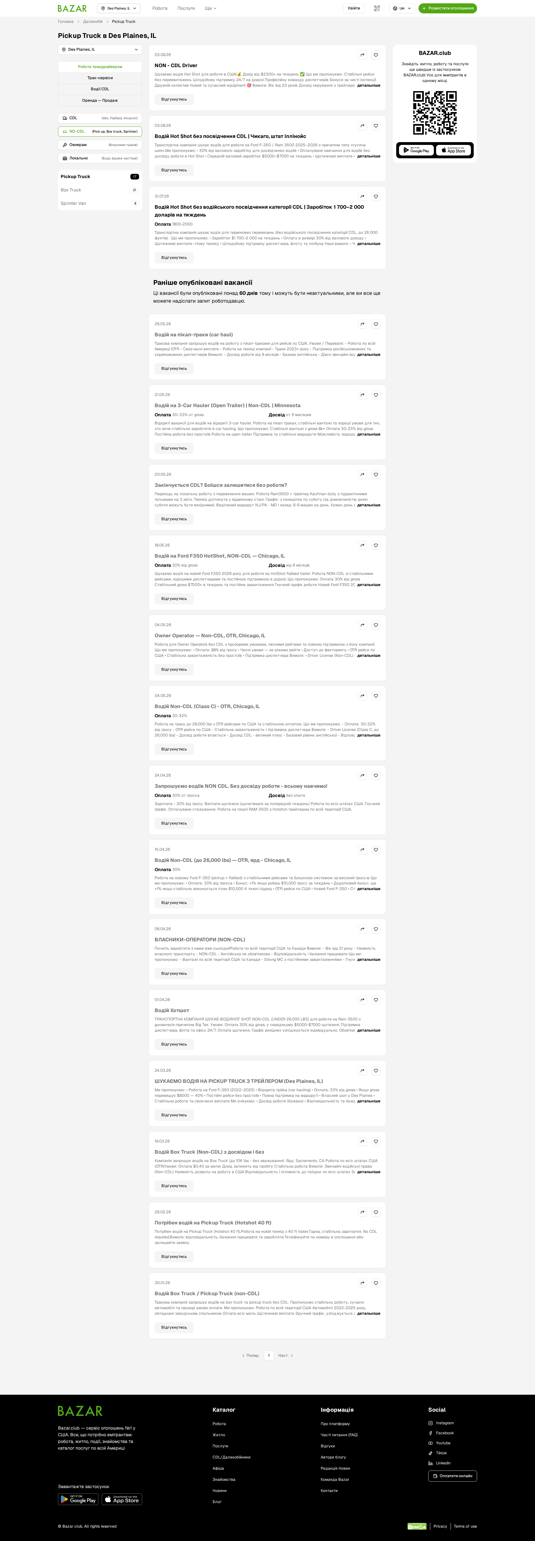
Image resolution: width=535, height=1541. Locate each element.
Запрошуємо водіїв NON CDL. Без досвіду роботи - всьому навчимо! (241, 786)
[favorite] (375, 54)
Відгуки (328, 1445)
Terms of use (465, 1526)
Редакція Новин (335, 1468)
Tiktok (441, 1452)
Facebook (445, 1432)
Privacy (440, 1526)
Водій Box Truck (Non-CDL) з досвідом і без (209, 1152)
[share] (362, 54)
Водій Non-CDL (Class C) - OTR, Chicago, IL (207, 706)
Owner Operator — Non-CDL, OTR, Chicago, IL (210, 635)
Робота (159, 8)
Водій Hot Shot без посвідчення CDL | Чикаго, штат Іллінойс (230, 136)
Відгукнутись (174, 99)
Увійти (354, 8)
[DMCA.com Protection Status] (417, 1526)
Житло (219, 1434)
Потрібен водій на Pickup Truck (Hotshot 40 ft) (213, 1222)
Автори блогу (333, 1457)
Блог (217, 1501)
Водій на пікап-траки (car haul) (194, 334)
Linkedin (443, 1462)
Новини (220, 1490)
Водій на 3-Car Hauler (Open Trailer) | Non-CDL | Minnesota (228, 405)
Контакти (329, 1490)
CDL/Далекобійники (232, 1457)
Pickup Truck (75, 176)
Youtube (443, 1442)
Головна (66, 21)
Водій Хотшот (172, 1010)
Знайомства (224, 1479)
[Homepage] (72, 8)
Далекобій (93, 21)
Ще (208, 8)
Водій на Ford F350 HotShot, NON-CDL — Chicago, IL (220, 556)
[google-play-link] (78, 1499)
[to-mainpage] (80, 1411)
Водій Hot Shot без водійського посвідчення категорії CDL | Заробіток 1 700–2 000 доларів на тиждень (259, 211)
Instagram (445, 1422)
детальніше (368, 85)
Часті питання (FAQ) (339, 1434)
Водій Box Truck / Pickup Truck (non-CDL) (207, 1293)
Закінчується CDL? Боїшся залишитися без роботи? (221, 485)
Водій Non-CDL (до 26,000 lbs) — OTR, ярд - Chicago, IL (223, 860)
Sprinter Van (73, 203)
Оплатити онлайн (456, 1475)
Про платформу (335, 1423)
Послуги (186, 8)
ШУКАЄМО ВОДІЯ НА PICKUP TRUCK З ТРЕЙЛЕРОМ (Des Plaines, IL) (239, 1081)
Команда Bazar (335, 1479)
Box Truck (71, 190)
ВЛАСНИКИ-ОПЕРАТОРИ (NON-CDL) (200, 939)
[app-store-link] (122, 1499)
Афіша (218, 1468)
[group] (100, 83)
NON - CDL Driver (176, 65)
